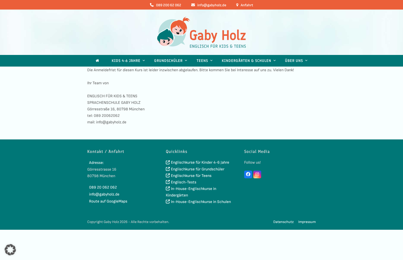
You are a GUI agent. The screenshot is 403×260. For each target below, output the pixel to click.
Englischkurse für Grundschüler (197, 169)
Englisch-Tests (183, 182)
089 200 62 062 (168, 5)
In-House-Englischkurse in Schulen (201, 201)
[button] (10, 250)
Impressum (307, 222)
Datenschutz (283, 222)
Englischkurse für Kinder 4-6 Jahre (200, 162)
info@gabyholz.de (211, 5)
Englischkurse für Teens (191, 175)
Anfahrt (247, 5)
